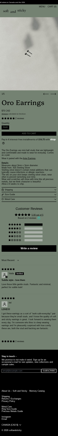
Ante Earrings (29, 158)
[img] (8, 269)
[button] (29, 53)
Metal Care (7, 406)
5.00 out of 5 (37, 215)
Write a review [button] (29, 248)
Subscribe (49, 371)
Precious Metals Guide (12, 411)
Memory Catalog (37, 391)
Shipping (5, 114)
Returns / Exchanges (11, 398)
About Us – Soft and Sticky (14, 391)
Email (4, 419)
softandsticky (15, 430)
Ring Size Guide (9, 409)
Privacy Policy (8, 401)
